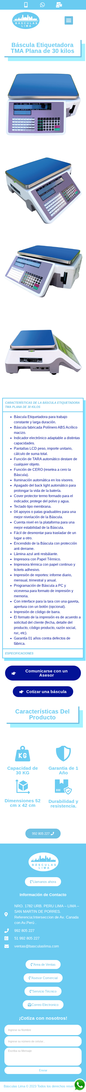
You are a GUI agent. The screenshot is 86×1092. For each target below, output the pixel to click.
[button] (69, 20)
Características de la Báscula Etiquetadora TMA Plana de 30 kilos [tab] (42, 405)
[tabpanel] (43, 529)
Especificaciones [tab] (19, 653)
